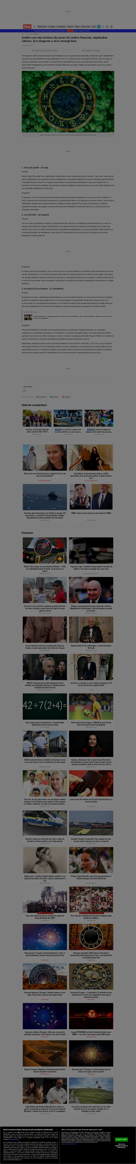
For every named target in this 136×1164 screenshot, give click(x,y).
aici (16, 1152)
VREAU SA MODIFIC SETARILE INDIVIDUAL (121, 1145)
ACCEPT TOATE (121, 1139)
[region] (68, 1145)
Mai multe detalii (14, 1139)
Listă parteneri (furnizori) (68, 1144)
